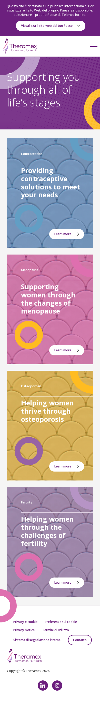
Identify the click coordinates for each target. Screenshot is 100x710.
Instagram (57, 685)
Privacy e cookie (25, 622)
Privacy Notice (24, 630)
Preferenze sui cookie (61, 622)
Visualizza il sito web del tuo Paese (47, 25)
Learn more (62, 234)
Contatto (80, 640)
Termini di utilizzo (55, 630)
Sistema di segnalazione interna (37, 640)
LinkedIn (43, 685)
